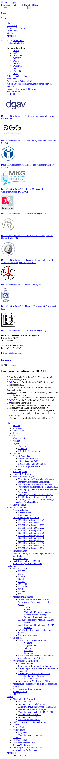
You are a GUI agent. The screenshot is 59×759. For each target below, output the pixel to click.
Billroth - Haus (19, 505)
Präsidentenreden (20, 558)
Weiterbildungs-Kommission (31, 735)
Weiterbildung (19, 730)
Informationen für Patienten (25, 750)
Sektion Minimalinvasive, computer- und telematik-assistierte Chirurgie (36, 656)
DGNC (16, 61)
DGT (15, 68)
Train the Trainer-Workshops (37, 617)
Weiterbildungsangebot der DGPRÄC (35, 712)
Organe (16, 443)
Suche (15, 433)
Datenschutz (18, 5)
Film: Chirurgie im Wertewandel (27, 563)
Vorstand (22, 446)
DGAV (16, 50)
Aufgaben (28, 607)
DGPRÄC (17, 66)
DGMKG (17, 58)
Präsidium (22, 448)
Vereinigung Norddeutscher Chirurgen (35, 494)
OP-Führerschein (20, 740)
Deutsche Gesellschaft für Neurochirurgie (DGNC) (24, 213)
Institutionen (12, 30)
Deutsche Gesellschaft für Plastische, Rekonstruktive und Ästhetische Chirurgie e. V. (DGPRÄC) (27, 261)
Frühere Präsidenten (22, 474)
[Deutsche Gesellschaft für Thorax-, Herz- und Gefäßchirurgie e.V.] (5, 301)
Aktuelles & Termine (16, 28)
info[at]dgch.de (15, 353)
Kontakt (29, 5)
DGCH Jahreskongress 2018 (31, 538)
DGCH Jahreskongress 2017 (31, 540)
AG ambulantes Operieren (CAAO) (34, 599)
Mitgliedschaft (19, 438)
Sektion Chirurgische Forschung (33, 640)
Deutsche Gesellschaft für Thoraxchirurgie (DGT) (23, 284)
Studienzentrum (14, 91)
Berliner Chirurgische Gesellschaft (33, 482)
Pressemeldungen (20, 510)
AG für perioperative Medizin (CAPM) (36, 620)
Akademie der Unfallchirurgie (31, 704)
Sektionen (11, 78)
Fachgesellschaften (15, 43)
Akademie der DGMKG (29, 714)
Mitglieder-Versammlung (29, 451)
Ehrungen (17, 469)
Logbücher (23, 732)
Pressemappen (24, 515)
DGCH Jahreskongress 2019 (31, 535)
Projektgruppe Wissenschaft (19, 81)
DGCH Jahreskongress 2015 (31, 545)
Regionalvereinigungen (23, 476)
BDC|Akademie (25, 701)
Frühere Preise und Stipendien (32, 464)
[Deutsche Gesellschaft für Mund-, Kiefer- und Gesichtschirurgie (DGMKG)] (13, 184)
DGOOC (17, 63)
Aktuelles (28, 650)
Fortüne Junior (19, 727)
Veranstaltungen (20, 551)
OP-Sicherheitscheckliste (24, 742)
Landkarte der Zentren (34, 676)
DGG (15, 53)
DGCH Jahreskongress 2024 (31, 522)
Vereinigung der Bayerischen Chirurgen (36, 479)
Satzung (16, 453)
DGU (15, 73)
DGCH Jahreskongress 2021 (31, 530)
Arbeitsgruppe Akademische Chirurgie (35, 681)
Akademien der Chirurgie (24, 699)
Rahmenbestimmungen (28, 635)
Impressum (6, 5)
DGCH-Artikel (19, 755)
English (37, 5)
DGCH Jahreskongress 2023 (31, 525)
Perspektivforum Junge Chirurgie (22, 89)
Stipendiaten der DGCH (29, 461)
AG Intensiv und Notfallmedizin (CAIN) (36, 625)
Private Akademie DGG (29, 719)
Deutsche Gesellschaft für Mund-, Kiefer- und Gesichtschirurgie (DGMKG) (22, 190)
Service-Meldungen (21, 745)
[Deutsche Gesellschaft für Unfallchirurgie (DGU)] (8, 326)
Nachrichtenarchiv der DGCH (26, 561)
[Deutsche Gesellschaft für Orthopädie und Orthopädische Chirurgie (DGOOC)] (8, 230)
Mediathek (17, 724)
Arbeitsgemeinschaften (17, 76)
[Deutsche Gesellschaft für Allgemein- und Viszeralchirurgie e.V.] (16, 111)
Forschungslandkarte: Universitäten (34, 673)
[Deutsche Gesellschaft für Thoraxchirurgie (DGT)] (8, 279)
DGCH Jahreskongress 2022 (31, 528)
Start (9, 23)
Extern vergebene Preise (29, 466)
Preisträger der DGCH (28, 459)
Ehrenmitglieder (20, 471)
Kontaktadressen (25, 663)
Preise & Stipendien (22, 456)
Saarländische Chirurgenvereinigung (34, 497)
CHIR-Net (11, 94)
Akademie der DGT (27, 717)
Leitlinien (17, 737)
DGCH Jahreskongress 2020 (31, 533)
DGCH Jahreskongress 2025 (31, 520)
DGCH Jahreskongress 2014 (31, 548)
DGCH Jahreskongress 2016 (31, 543)
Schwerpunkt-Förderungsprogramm (34, 666)
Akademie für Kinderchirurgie (32, 709)
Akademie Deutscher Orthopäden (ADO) (37, 707)
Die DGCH (12, 25)
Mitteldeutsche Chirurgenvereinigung (35, 484)
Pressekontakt (24, 512)
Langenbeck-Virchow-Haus (25, 502)
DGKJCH (17, 55)
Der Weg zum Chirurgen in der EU (28, 747)
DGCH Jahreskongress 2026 (26, 517)
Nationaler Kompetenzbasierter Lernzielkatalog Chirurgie (38, 613)
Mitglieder (11, 36)
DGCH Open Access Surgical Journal (30, 722)
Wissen (10, 33)
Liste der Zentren (32, 678)
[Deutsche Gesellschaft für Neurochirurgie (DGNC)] (7, 209)
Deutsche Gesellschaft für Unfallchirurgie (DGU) (23, 330)
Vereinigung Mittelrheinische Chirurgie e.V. (38, 487)
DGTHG (17, 71)
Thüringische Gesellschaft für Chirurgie (36, 499)
